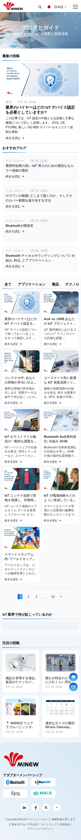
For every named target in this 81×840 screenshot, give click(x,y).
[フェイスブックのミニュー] (35, 807)
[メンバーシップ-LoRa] (43, 782)
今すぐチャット (73, 677)
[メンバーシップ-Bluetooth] (15, 782)
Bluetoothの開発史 (19, 226)
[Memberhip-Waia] (43, 793)
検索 (40, 7)
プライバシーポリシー (41, 828)
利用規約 (65, 824)
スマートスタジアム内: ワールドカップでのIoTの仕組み (20, 558)
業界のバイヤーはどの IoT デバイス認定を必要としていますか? (40, 110)
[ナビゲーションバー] (73, 7)
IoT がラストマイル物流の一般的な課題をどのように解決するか (21, 441)
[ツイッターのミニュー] (46, 807)
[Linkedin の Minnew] (24, 807)
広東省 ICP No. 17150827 (23, 824)
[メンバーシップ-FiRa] (15, 793)
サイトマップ (49, 824)
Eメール (73, 687)
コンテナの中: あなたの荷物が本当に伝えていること (21, 382)
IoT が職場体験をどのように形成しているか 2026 (60, 500)
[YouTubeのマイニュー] (57, 807)
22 (53, 596)
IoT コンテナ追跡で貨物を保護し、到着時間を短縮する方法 (21, 500)
